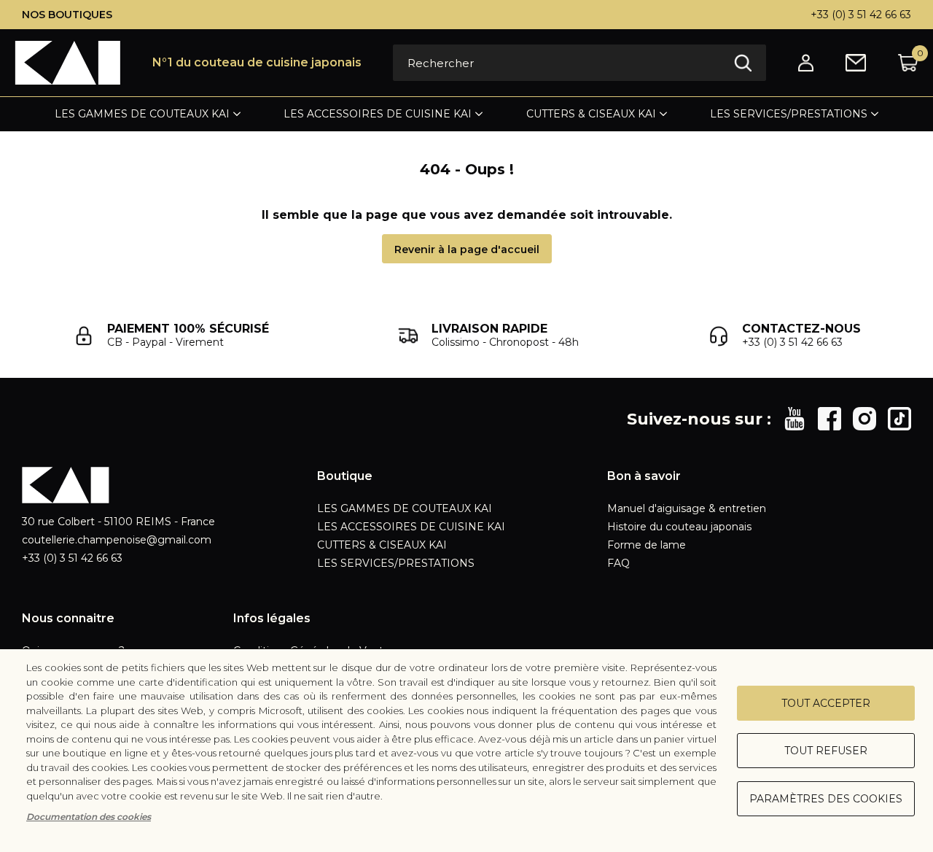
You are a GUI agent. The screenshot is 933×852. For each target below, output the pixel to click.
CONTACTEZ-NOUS (801, 329)
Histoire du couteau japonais (679, 526)
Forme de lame (646, 544)
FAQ (618, 563)
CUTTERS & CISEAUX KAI (591, 113)
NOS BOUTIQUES (67, 14)
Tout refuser (825, 750)
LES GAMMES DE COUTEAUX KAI (142, 113)
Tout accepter (825, 703)
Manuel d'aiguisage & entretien (686, 508)
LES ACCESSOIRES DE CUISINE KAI (378, 113)
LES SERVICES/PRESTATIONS (788, 113)
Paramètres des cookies (825, 798)
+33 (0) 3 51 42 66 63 (861, 14)
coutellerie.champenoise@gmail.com (116, 539)
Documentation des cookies (88, 816)
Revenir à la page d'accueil (466, 249)
